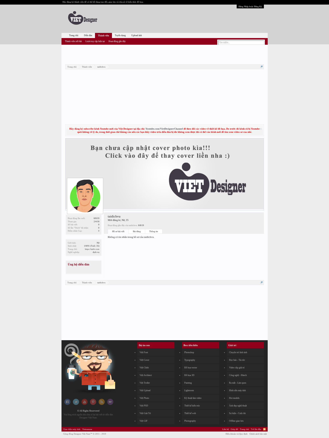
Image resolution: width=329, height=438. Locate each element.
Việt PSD (144, 405)
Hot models (234, 398)
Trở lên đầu (256, 429)
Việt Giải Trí (145, 413)
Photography (190, 421)
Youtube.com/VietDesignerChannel (164, 128)
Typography (189, 360)
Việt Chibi (144, 367)
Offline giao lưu (236, 421)
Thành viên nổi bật (73, 41)
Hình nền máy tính (237, 390)
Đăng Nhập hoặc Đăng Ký (250, 6)
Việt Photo (144, 398)
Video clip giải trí (236, 367)
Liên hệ (225, 429)
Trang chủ (73, 35)
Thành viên (103, 35)
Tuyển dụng (120, 35)
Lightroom (189, 390)
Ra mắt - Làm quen (237, 382)
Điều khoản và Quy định (237, 434)
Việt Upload (145, 390)
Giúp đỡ (234, 429)
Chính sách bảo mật (258, 434)
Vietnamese (87, 429)
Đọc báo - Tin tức (237, 360)
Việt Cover (144, 360)
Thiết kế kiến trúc (192, 405)
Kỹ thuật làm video (192, 398)
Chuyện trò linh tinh (238, 352)
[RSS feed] (102, 404)
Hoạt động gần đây (117, 41)
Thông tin (153, 231)
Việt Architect (146, 375)
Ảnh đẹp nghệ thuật (238, 405)
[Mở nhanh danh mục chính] (261, 66)
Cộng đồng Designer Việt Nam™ (84, 434)
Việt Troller (145, 382)
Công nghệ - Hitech (238, 375)
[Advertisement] (164, 53)
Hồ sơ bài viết (118, 231)
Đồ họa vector (190, 367)
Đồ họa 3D (189, 375)
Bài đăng (137, 231)
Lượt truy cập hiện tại (95, 41)
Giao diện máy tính (71, 429)
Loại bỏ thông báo (260, 128)
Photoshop (189, 352)
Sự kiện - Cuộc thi (237, 413)
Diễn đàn (88, 35)
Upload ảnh (136, 35)
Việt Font (144, 352)
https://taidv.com (92, 249)
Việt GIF (144, 421)
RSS (264, 429)
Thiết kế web (190, 413)
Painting (188, 382)
